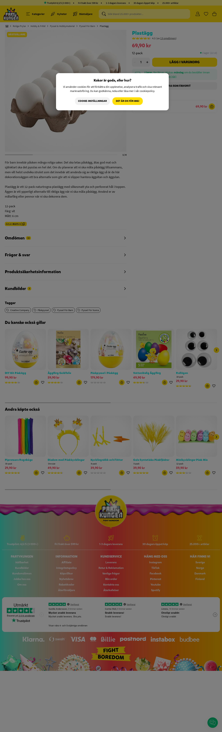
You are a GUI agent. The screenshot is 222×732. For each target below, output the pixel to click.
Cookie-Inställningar (92, 101)
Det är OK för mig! (127, 101)
